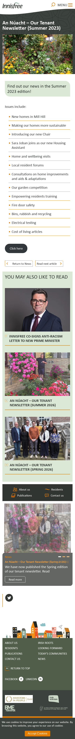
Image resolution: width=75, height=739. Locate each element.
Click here (16, 248)
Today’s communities (52, 653)
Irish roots (45, 643)
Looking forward (50, 648)
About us (24, 489)
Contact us (57, 495)
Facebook (11, 679)
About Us (11, 643)
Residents (57, 489)
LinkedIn (31, 679)
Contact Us (12, 659)
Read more (15, 579)
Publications (24, 495)
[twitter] (9, 598)
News (41, 659)
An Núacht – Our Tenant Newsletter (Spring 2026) (35, 562)
